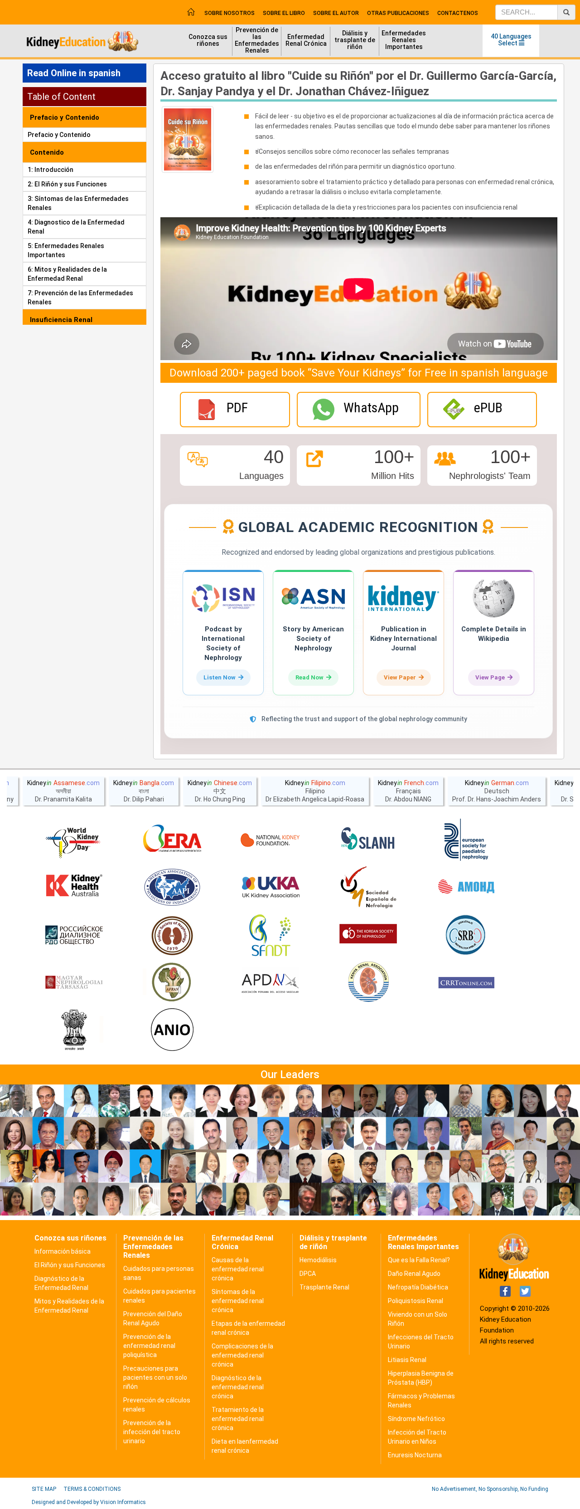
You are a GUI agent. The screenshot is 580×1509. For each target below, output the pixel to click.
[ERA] (172, 840)
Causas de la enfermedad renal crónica (238, 1269)
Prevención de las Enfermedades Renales (257, 40)
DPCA (308, 1273)
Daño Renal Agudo (414, 1273)
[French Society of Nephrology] (270, 935)
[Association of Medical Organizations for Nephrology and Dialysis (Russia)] (466, 887)
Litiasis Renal (407, 1359)
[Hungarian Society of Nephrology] (73, 983)
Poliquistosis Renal (415, 1300)
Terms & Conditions (92, 1489)
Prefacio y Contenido (59, 134)
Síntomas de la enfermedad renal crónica (238, 1301)
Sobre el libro (284, 13)
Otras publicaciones (398, 13)
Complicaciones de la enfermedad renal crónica (242, 1355)
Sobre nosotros (229, 13)
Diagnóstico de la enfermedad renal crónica (238, 1387)
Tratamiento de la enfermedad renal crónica (238, 1418)
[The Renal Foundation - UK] (270, 887)
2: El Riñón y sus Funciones (67, 184)
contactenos (457, 13)
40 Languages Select (511, 40)
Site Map (44, 1489)
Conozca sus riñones (207, 40)
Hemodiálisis (318, 1260)
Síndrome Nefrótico (416, 1418)
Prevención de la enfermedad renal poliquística (149, 1345)
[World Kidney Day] (73, 840)
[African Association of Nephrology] (172, 983)
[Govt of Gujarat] (73, 1030)
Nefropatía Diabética (418, 1287)
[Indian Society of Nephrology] (172, 935)
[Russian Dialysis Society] (73, 935)
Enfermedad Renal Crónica (306, 40)
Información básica (62, 1251)
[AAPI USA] (172, 887)
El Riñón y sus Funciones (69, 1265)
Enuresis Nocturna (415, 1455)
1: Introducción (50, 169)
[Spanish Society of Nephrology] (368, 887)
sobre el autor (336, 13)
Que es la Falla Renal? (419, 1260)
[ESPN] (466, 840)
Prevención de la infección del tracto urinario (151, 1432)
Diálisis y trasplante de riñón (354, 39)
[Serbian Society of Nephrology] (466, 935)
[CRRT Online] (466, 983)
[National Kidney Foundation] (270, 840)
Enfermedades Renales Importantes (404, 39)
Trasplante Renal (324, 1287)
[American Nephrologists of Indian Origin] (172, 1030)
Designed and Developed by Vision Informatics (89, 1502)
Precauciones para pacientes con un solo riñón (155, 1377)
